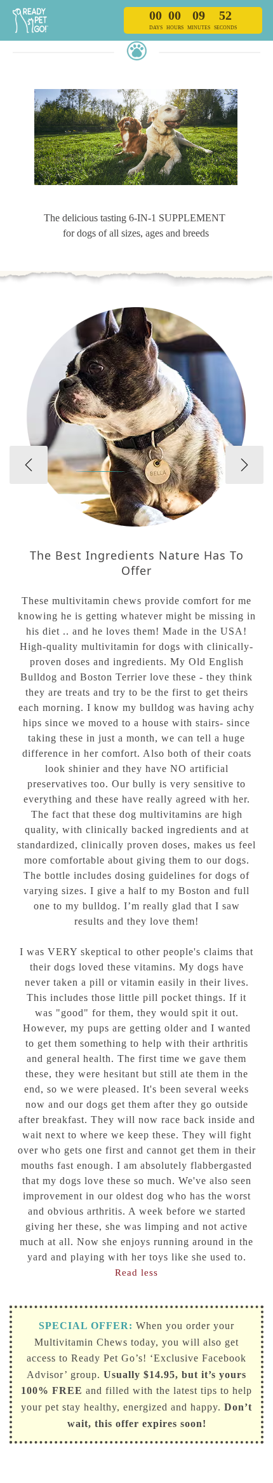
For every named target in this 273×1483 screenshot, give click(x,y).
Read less (136, 1272)
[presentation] (29, 465)
